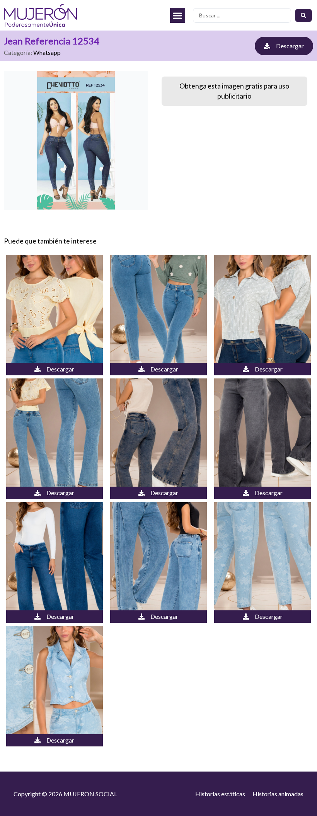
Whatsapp (47, 52)
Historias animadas (277, 793)
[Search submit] (303, 15)
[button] (177, 15)
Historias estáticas (220, 793)
